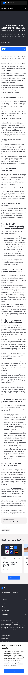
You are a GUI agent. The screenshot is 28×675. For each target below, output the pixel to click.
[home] (8, 3)
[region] (14, 658)
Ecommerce (6, 144)
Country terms (5, 641)
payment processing (16, 488)
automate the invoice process (17, 433)
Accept (14, 671)
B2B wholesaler (15, 469)
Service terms (5, 638)
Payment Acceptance (5, 530)
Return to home (14, 578)
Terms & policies (5, 635)
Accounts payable (6, 101)
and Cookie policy (12, 665)
